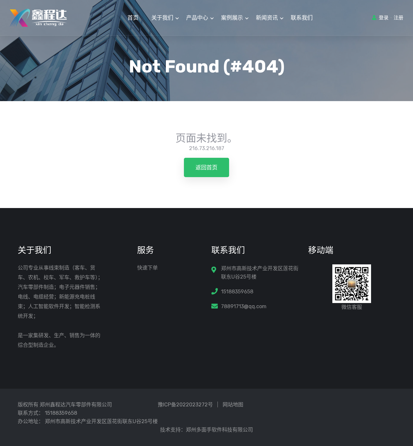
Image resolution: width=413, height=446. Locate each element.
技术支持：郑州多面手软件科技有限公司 (206, 430)
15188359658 (237, 292)
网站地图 (233, 405)
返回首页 (206, 167)
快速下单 (147, 268)
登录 (383, 18)
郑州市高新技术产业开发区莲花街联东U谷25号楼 (259, 272)
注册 (398, 18)
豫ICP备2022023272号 (185, 405)
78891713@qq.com (244, 306)
